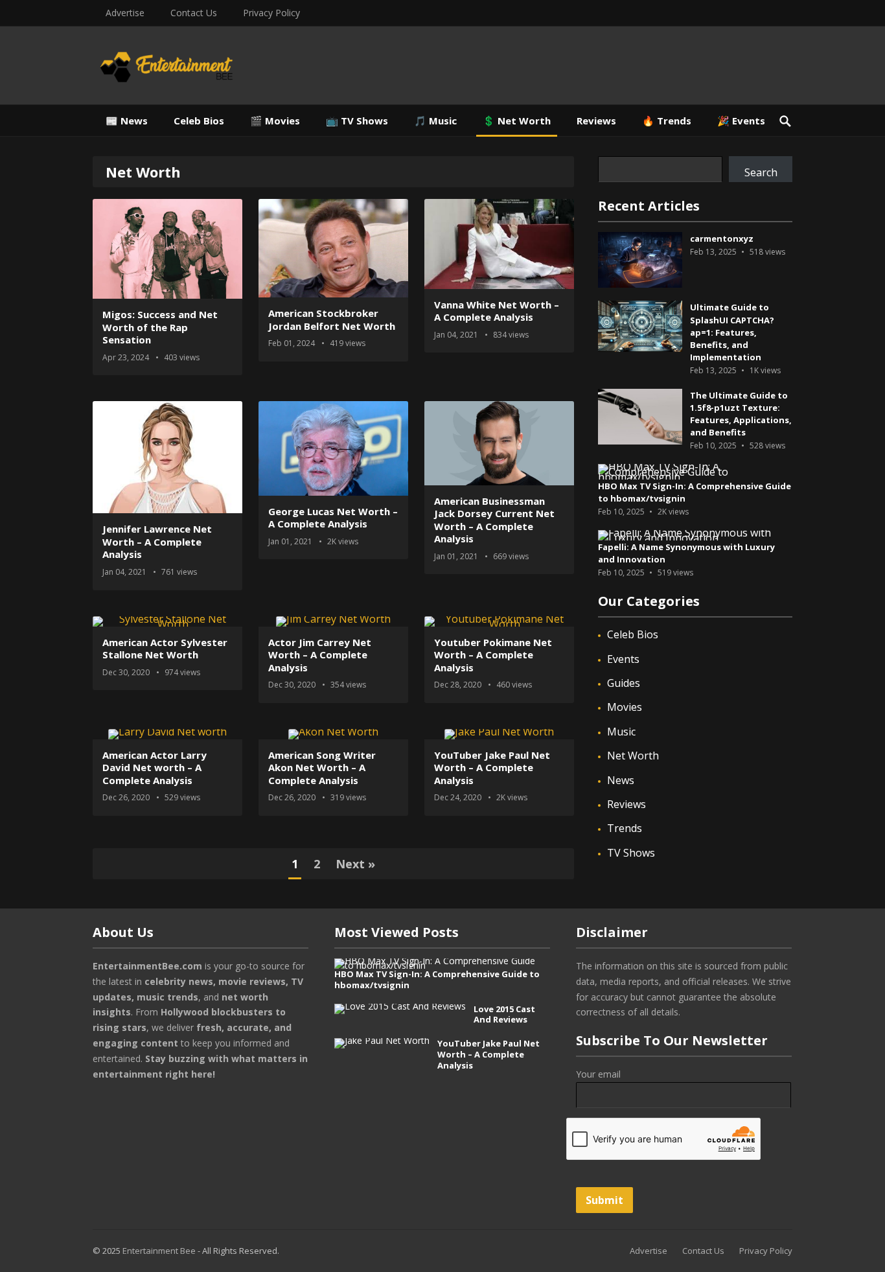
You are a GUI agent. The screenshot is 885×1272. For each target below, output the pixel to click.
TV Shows (631, 853)
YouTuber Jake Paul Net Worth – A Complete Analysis (492, 767)
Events (623, 659)
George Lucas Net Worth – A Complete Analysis (333, 518)
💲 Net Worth (517, 120)
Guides (623, 683)
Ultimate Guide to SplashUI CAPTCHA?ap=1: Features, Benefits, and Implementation (732, 332)
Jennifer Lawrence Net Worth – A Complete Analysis (157, 541)
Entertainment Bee (159, 1250)
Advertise (125, 12)
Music (621, 731)
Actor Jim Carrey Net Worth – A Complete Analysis (319, 655)
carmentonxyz (721, 238)
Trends (624, 828)
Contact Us (193, 12)
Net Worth (633, 755)
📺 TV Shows (357, 120)
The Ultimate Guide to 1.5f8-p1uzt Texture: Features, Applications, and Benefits (741, 414)
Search (760, 172)
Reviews (596, 120)
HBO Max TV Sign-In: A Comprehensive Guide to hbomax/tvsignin (437, 979)
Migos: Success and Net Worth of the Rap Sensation (160, 327)
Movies (624, 707)
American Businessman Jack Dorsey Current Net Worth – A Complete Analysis (494, 520)
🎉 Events (741, 120)
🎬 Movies (275, 120)
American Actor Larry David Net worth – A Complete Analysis (154, 767)
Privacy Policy (271, 12)
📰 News (127, 120)
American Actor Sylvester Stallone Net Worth (164, 649)
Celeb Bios (199, 120)
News (620, 780)
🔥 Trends (666, 120)
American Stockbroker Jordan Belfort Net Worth (331, 319)
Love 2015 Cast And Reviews (504, 1014)
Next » (355, 864)
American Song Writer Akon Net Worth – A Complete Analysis (322, 767)
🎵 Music (435, 120)
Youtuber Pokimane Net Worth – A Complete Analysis (493, 655)
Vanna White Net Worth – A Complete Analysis (496, 311)
